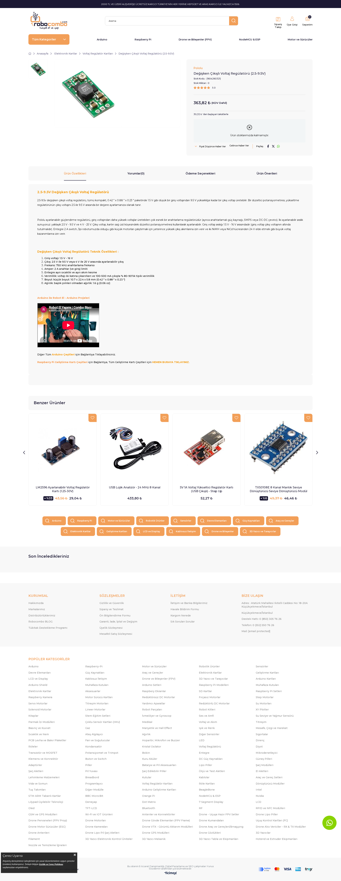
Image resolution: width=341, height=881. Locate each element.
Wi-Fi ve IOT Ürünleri (99, 814)
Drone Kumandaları (211, 820)
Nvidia (260, 795)
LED (201, 740)
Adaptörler (35, 765)
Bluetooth (148, 808)
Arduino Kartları (266, 678)
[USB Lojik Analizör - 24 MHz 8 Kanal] (135, 448)
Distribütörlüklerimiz (41, 615)
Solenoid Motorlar (39, 709)
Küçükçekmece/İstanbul (257, 612)
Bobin (146, 752)
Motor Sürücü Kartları (99, 697)
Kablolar (204, 777)
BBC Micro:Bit (94, 795)
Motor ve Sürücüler (300, 39)
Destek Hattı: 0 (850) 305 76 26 (262, 619)
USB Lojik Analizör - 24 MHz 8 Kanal (134, 487)
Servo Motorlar (37, 703)
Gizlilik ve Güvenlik (111, 603)
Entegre (204, 752)
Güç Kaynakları (251, 520)
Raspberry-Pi (93, 666)
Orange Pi (148, 795)
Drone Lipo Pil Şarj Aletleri (102, 832)
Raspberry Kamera (40, 697)
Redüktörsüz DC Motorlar (158, 697)
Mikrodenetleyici (266, 752)
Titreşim (261, 722)
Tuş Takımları (37, 789)
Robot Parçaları (152, 709)
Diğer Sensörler (209, 734)
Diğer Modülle (94, 789)
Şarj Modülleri (264, 765)
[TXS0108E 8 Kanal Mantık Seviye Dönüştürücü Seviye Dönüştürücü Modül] (278, 448)
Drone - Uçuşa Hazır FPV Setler (219, 814)
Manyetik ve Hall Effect (157, 728)
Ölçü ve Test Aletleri (212, 771)
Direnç (260, 740)
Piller (88, 765)
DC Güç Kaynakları (211, 758)
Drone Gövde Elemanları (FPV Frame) (166, 820)
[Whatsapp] (329, 823)
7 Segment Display (211, 802)
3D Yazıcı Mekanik (154, 839)
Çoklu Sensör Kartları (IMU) (102, 722)
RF (200, 808)
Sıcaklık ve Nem (38, 734)
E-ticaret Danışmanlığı (151, 866)
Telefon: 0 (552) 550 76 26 (258, 625)
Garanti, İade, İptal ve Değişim (118, 621)
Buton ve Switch (96, 758)
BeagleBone (207, 789)
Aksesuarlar (92, 691)
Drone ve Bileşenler (223, 531)
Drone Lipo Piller (267, 814)
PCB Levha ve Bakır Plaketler (47, 740)
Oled (31, 808)
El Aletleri (262, 771)
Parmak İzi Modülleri (41, 722)
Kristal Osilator (151, 746)
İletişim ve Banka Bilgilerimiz (188, 603)
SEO (191, 866)
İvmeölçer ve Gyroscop (156, 715)
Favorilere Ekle (92, 418)
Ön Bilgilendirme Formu (114, 615)
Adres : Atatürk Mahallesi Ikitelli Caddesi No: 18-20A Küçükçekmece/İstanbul (275, 604)
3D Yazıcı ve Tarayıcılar (263, 531)
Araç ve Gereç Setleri (269, 777)
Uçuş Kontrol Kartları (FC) (272, 820)
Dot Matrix (149, 802)
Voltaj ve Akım (208, 722)
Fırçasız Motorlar (209, 697)
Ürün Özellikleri (75, 173)
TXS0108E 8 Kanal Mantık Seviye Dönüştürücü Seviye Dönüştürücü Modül (278, 489)
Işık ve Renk (207, 728)
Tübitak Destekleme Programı (47, 627)
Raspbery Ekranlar (154, 691)
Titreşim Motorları (96, 703)
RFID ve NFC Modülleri (270, 808)
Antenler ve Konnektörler (158, 814)
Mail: (256, 631)
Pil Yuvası (91, 771)
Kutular (146, 777)
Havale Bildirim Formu (184, 609)
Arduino (102, 39)
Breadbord (92, 777)
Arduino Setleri (151, 685)
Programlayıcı (94, 783)
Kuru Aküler (149, 758)
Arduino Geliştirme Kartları (159, 789)
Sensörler (185, 520)
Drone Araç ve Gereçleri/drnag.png (221, 826)
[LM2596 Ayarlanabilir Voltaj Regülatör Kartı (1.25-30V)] (63, 448)
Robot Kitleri (207, 709)
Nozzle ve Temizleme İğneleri (47, 845)
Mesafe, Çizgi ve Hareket (272, 728)
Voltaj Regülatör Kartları (157, 783)
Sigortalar (262, 734)
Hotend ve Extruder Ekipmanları (276, 839)
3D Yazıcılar (263, 832)
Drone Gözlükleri (210, 832)
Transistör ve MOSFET (42, 752)
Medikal (147, 722)
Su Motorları (263, 703)
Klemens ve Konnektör (43, 758)
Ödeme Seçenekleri (200, 173)
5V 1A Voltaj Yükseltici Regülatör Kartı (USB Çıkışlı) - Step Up (206, 489)
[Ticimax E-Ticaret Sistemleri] (170, 873)
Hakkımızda (36, 603)
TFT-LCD (91, 808)
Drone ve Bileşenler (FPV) (195, 39)
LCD (258, 802)
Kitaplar (33, 715)
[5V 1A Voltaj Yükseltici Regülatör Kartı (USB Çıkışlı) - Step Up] (206, 448)
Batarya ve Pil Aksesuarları (159, 765)
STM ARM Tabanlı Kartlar (44, 795)
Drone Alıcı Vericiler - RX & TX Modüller (281, 826)
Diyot (259, 746)
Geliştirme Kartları (116, 531)
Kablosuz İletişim (186, 531)
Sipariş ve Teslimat (111, 609)
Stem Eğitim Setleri (97, 715)
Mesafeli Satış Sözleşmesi (115, 633)
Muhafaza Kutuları (96, 685)
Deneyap (91, 802)
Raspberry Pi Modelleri (214, 685)
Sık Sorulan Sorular (182, 621)
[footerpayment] (285, 869)
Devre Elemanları (217, 520)
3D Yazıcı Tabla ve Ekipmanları (218, 839)
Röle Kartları (207, 783)
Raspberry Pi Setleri (269, 691)
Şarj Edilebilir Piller (154, 771)
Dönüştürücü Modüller (270, 783)
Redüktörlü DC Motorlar (214, 703)
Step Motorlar (265, 697)
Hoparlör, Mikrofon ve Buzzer (161, 740)
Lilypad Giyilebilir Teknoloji (45, 802)
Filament (34, 839)
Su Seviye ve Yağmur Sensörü (275, 715)
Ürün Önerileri (267, 173)
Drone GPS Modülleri (155, 832)
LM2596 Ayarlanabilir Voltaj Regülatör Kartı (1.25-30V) (63, 489)
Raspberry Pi (143, 39)
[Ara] (233, 20)
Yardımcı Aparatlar (153, 703)
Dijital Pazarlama (175, 866)
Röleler (33, 746)
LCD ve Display (151, 531)
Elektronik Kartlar (80, 531)
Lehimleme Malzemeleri (43, 777)
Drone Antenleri (38, 832)
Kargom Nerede (180, 615)
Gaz (87, 728)
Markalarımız (36, 609)
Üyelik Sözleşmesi (111, 627)
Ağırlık (146, 734)
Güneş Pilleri (264, 758)
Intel (259, 789)
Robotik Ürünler (155, 520)
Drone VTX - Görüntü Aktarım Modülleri (167, 826)
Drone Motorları (95, 820)
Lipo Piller (205, 765)
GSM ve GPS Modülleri (42, 814)
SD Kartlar (205, 691)
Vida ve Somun (37, 783)
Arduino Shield (37, 685)
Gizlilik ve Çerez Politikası (51, 864)
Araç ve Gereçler (285, 520)
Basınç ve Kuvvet (39, 728)
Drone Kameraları (96, 826)
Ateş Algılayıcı (94, 734)
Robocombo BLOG (40, 621)
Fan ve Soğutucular (97, 740)
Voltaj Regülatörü (210, 746)
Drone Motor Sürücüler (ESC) (47, 826)
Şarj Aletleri (35, 771)
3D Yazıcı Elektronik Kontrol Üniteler (108, 839)
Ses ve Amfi (206, 715)
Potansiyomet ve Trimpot (101, 752)
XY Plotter (262, 709)
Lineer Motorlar (95, 709)
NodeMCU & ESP (249, 39)
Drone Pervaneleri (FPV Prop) (47, 820)
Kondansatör (93, 746)
